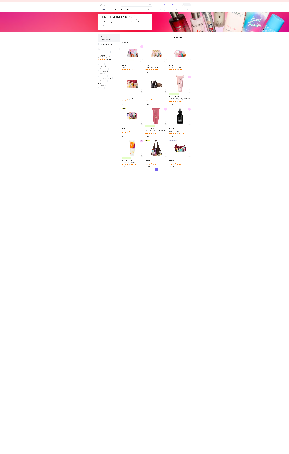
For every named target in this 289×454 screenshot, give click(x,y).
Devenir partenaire (186, 10)
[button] (144, 1)
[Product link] (132, 57)
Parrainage (162, 10)
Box (110, 10)
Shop (116, 10)
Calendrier (102, 10)
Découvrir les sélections (110, 26)
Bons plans (141, 10)
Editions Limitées (131, 10)
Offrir (122, 10)
